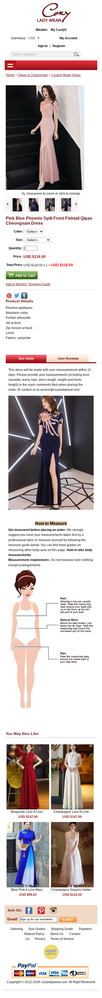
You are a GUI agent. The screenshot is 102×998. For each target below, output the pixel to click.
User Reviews (68, 358)
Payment (85, 929)
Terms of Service (62, 939)
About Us (57, 934)
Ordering (16, 929)
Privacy (40, 939)
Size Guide (26, 358)
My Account (68, 38)
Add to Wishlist (16, 284)
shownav (10, 65)
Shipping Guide (39, 284)
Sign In (43, 46)
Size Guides (37, 929)
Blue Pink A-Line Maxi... (28, 890)
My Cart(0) (58, 30)
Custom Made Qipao (66, 75)
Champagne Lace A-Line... (72, 812)
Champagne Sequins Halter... (72, 890)
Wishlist (41, 30)
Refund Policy (34, 934)
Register (59, 46)
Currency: (23, 38)
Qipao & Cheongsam (33, 75)
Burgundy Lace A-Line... (28, 812)
